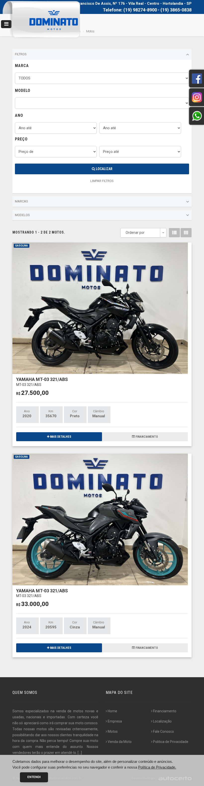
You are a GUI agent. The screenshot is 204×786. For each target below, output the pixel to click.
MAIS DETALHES (60, 436)
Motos (113, 731)
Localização (162, 721)
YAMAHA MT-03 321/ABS (42, 381)
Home (112, 711)
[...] (80, 753)
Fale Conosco (163, 731)
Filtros (21, 54)
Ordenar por (135, 233)
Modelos (22, 215)
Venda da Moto (120, 742)
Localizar (103, 169)
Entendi (34, 777)
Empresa (115, 721)
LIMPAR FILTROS (102, 181)
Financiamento (164, 711)
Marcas (21, 201)
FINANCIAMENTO (146, 436)
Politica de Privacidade (170, 742)
